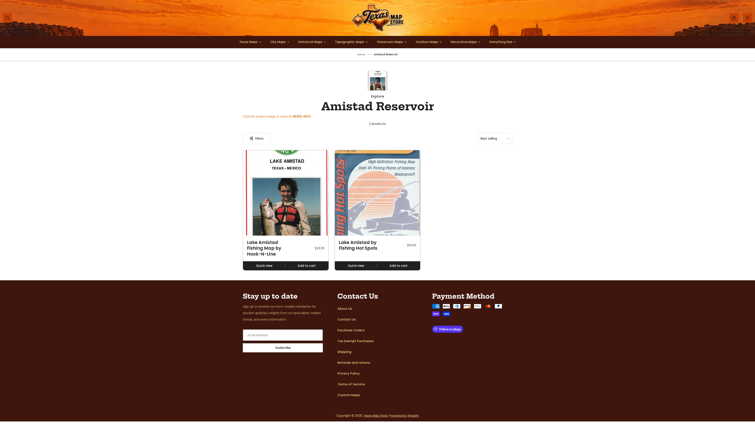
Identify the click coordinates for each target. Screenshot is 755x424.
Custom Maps (348, 395)
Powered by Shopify (404, 416)
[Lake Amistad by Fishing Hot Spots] (377, 193)
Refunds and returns (353, 362)
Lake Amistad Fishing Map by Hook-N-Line (264, 248)
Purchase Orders (351, 330)
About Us (344, 308)
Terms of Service (351, 384)
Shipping (344, 352)
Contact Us (346, 319)
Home (361, 54)
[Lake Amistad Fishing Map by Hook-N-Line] (286, 193)
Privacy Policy (348, 373)
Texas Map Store (375, 416)
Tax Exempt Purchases (355, 341)
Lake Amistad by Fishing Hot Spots (358, 245)
